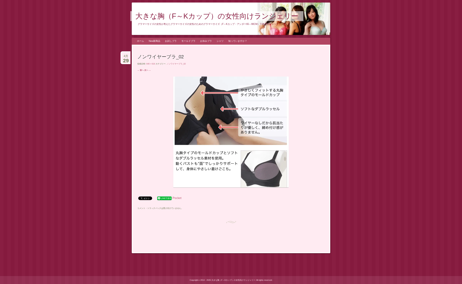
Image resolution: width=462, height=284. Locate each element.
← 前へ (140, 70)
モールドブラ (188, 41)
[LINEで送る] (164, 198)
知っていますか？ (237, 41)
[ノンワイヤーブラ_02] (231, 186)
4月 (126, 58)
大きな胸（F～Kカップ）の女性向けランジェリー (216, 16)
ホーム (140, 41)
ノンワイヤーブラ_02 (176, 64)
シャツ (220, 41)
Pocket (177, 198)
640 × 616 (150, 64)
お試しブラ (171, 41)
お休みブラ (206, 41)
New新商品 (154, 41)
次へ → (147, 70)
